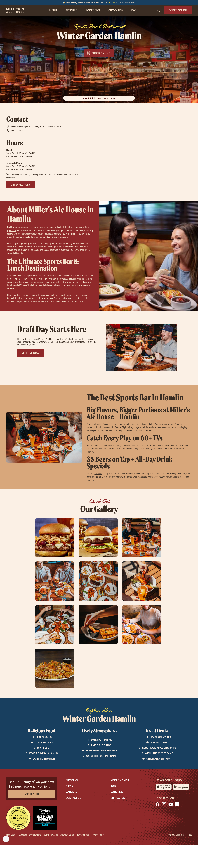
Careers (71, 791)
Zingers (23, 285)
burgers (137, 427)
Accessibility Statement (30, 834)
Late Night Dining (101, 745)
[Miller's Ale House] (18, 10)
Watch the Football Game (101, 755)
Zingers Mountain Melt (165, 424)
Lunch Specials (44, 742)
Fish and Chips (158, 742)
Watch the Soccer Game (159, 753)
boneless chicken (139, 424)
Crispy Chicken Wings (158, 737)
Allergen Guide (67, 834)
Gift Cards (118, 797)
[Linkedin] (177, 804)
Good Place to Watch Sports (159, 747)
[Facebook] (157, 804)
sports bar (11, 230)
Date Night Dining (101, 739)
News (69, 785)
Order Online (120, 779)
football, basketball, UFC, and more (172, 445)
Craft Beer (43, 747)
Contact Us (73, 797)
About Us (72, 779)
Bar (113, 785)
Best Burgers (44, 737)
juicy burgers (52, 246)
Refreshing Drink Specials (101, 750)
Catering (117, 791)
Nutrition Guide (50, 834)
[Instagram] (164, 804)
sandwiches (168, 427)
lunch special (21, 298)
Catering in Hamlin (44, 758)
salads (10, 249)
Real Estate (11, 834)
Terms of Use (83, 834)
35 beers (98, 473)
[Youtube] (170, 804)
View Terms (130, 2)
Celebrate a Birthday (159, 758)
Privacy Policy (98, 834)
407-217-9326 (16, 130)
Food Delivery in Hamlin (43, 753)
